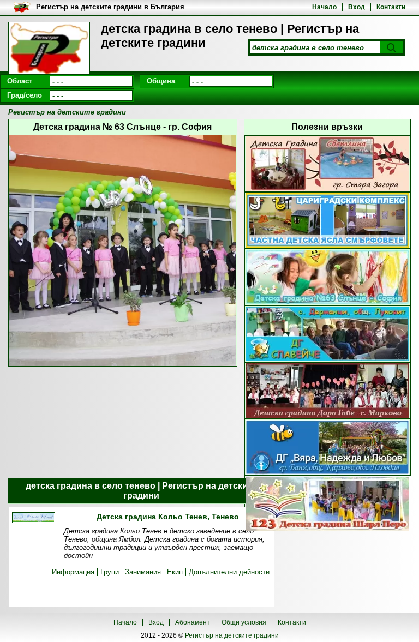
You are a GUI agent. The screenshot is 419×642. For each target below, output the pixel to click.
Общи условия (244, 622)
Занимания (143, 572)
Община (161, 81)
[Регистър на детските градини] (49, 49)
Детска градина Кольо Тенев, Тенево (168, 516)
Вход (356, 7)
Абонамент (192, 622)
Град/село (24, 95)
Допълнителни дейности (229, 572)
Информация (73, 572)
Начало (324, 7)
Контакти (390, 7)
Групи (109, 572)
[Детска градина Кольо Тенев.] (33, 518)
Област (19, 81)
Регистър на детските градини (232, 635)
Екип (175, 572)
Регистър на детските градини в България (110, 7)
